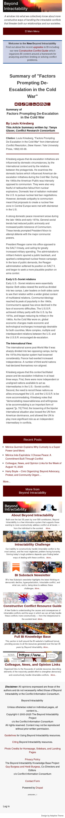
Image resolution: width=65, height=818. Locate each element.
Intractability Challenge (32, 544)
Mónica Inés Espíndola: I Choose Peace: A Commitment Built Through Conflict (28, 456)
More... (6, 481)
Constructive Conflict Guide (33, 50)
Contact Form (32, 781)
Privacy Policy (32, 759)
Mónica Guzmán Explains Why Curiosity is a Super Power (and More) (32, 448)
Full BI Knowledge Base (32, 636)
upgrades (38, 47)
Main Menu (32, 31)
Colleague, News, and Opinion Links (32, 664)
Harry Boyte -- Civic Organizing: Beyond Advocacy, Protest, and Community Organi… (32, 473)
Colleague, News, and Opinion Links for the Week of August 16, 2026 (33, 464)
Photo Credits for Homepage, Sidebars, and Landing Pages (33, 750)
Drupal (39, 787)
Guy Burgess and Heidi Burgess (23, 766)
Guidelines (10, 735)
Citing (15, 742)
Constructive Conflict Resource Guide (32, 606)
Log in (6, 806)
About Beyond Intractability (32, 515)
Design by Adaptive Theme (52, 815)
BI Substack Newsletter (32, 575)
